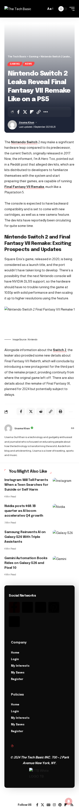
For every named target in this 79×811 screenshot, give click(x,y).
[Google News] (48, 805)
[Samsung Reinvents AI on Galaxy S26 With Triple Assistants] (64, 536)
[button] (42, 9)
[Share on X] (25, 111)
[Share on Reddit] (40, 411)
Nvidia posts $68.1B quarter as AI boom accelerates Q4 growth (23, 511)
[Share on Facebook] (18, 111)
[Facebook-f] (14, 607)
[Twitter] (27, 607)
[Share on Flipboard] (32, 111)
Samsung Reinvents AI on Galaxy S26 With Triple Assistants (25, 537)
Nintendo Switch (24, 142)
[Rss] (14, 621)
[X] (42, 805)
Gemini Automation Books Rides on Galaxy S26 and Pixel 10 (25, 563)
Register (17, 679)
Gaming (15, 64)
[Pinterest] (53, 607)
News (28, 64)
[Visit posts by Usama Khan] (8, 428)
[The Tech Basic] (17, 9)
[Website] (73, 428)
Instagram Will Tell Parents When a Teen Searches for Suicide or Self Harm (26, 484)
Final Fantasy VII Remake (24, 187)
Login (15, 659)
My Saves (17, 672)
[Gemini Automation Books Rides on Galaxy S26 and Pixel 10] (64, 562)
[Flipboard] (66, 805)
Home (15, 653)
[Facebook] (37, 805)
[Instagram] (40, 607)
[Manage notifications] (68, 801)
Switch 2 (59, 350)
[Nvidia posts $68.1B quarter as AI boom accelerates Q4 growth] (64, 510)
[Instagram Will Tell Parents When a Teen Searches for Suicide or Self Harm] (64, 484)
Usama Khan (26, 122)
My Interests (20, 666)
